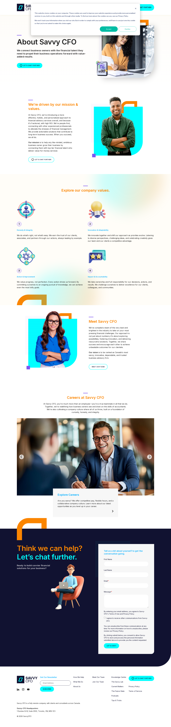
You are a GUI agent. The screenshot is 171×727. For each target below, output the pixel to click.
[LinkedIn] (18, 689)
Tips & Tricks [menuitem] (116, 700)
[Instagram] (23, 689)
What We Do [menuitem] (78, 682)
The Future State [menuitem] (118, 691)
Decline (127, 29)
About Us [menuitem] (76, 686)
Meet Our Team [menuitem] (98, 677)
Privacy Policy (128, 614)
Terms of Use (114, 614)
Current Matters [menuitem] (117, 686)
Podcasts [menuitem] (115, 696)
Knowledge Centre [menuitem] (118, 677)
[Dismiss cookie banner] (135, 8)
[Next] (149, 457)
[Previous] (21, 457)
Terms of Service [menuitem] (135, 691)
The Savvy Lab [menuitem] (117, 682)
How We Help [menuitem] (78, 677)
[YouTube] (28, 689)
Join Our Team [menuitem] (98, 682)
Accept (108, 29)
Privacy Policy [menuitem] (134, 686)
